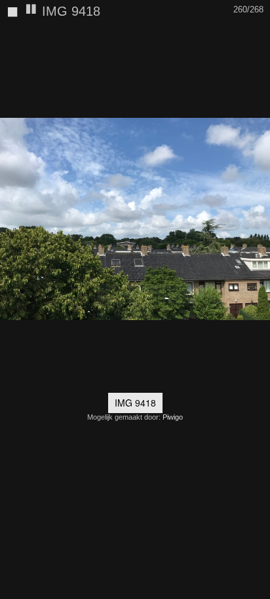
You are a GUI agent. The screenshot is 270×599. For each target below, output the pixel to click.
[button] (258, 36)
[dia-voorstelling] (31, 10)
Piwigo (173, 417)
